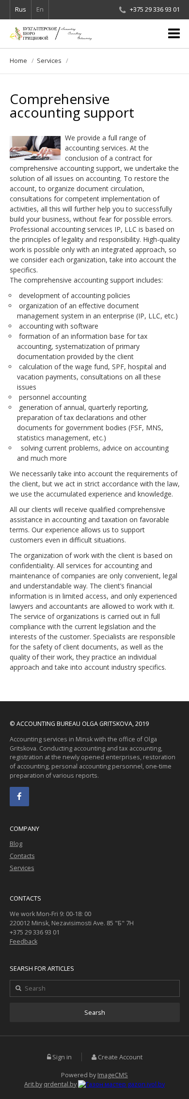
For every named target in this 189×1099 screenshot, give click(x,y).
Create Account (120, 1057)
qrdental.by (60, 1084)
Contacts (22, 856)
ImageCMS (112, 1075)
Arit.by (33, 1084)
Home (18, 61)
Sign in (62, 1057)
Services (49, 61)
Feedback (23, 941)
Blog (16, 844)
